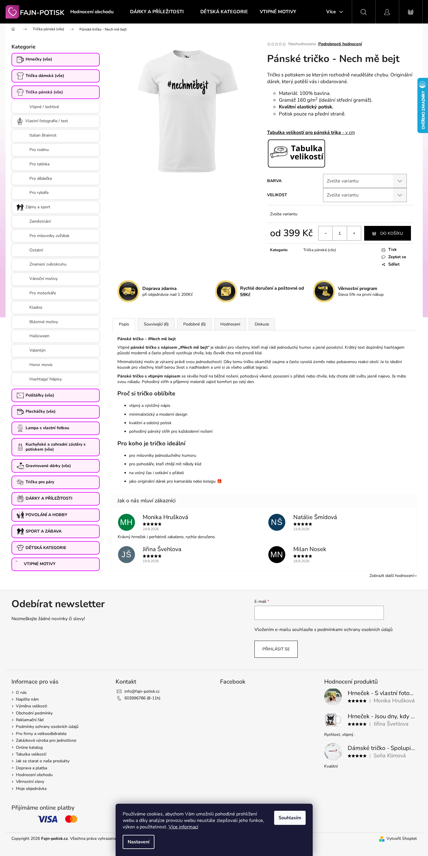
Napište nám (27, 699)
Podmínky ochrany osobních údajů (47, 726)
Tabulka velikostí (31, 754)
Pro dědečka (40, 178)
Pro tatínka (39, 164)
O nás (21, 692)
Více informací (183, 827)
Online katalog (29, 747)
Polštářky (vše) (40, 395)
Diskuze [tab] (262, 324)
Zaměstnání (40, 221)
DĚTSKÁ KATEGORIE (46, 547)
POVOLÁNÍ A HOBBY (46, 515)
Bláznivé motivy (43, 322)
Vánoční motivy (43, 278)
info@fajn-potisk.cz (141, 691)
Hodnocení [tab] (230, 324)
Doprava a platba (31, 768)
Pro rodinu (39, 149)
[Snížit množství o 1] (326, 233)
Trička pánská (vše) (44, 92)
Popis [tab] (124, 324)
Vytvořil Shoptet (402, 838)
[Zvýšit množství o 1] (354, 233)
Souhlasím (290, 818)
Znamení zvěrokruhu (47, 264)
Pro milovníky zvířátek (49, 236)
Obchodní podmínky (34, 713)
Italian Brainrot (42, 135)
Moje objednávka (31, 788)
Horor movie (40, 364)
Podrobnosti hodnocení (340, 44)
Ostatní (36, 250)
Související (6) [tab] (156, 324)
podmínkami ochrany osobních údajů (355, 629)
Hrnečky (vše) (39, 59)
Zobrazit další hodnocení (391, 575)
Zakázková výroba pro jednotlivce (46, 740)
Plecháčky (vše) (41, 411)
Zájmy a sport (37, 207)
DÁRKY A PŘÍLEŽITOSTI (49, 498)
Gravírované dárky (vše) (48, 466)
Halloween (39, 336)
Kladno (35, 307)
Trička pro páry (40, 482)
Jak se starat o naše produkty (42, 761)
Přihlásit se (276, 649)
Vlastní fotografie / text (46, 121)
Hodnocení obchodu (34, 775)
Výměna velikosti (31, 706)
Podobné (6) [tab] (194, 324)
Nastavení (138, 842)
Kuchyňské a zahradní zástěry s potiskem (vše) (56, 447)
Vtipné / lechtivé (44, 107)
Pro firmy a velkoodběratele (41, 733)
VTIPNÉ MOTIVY (40, 564)
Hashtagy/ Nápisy (45, 379)
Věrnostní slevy (30, 781)
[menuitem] (91, 12)
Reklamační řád (30, 720)
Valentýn (37, 350)
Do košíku (391, 233)
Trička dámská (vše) (45, 75)
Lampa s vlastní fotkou (47, 428)
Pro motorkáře (42, 293)
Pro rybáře (39, 192)
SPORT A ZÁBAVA (43, 531)
